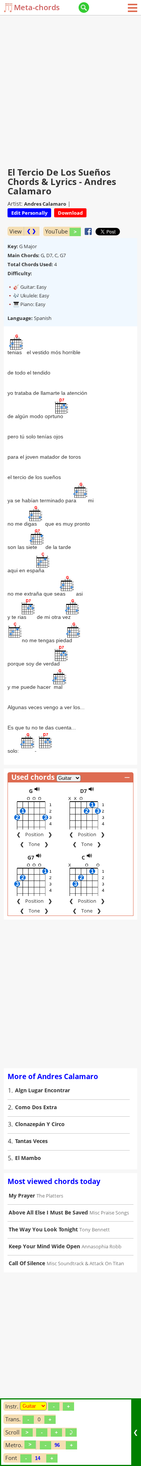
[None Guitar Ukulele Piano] (33, 1406)
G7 (30, 857)
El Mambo (28, 1157)
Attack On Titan (106, 1263)
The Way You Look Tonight (43, 1229)
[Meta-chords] (9, 7)
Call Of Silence (27, 1263)
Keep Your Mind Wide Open (44, 1246)
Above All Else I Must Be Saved (48, 1212)
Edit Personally (29, 212)
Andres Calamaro (45, 203)
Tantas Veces (31, 1141)
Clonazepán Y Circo (40, 1124)
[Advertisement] (70, 89)
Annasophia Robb (101, 1246)
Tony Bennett (94, 1229)
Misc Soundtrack (65, 1263)
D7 (83, 790)
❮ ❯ (31, 231)
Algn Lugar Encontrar (42, 1090)
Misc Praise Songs (109, 1212)
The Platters (49, 1195)
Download (70, 212)
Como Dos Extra (36, 1107)
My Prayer (22, 1195)
